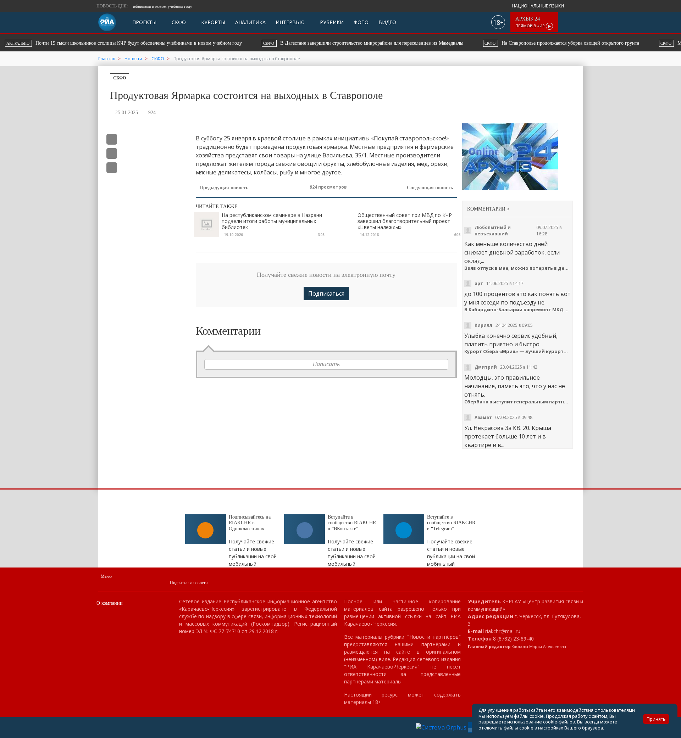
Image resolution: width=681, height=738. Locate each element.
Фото (361, 22)
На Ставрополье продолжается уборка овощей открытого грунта (322, 43)
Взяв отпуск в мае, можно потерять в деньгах (517, 268)
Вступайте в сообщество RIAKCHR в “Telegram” (451, 523)
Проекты (144, 22)
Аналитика (250, 22)
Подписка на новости (188, 582)
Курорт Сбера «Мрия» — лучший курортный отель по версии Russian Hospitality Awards (517, 351)
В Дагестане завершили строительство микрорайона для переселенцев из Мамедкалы (123, 43)
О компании (109, 603)
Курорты (212, 22)
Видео (387, 22)
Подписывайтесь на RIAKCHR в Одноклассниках (250, 523)
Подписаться (326, 293)
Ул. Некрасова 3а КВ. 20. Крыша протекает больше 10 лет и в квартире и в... (507, 436)
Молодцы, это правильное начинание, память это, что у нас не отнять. (514, 386)
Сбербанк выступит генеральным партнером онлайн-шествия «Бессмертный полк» (517, 402)
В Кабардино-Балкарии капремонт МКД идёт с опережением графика (517, 310)
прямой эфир (530, 22)
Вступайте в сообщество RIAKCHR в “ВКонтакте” (352, 523)
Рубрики (331, 22)
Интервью (290, 22)
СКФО (178, 22)
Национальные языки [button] (538, 6)
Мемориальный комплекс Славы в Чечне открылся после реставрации (504, 43)
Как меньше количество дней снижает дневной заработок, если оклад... (512, 252)
